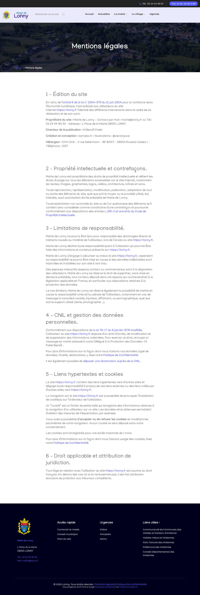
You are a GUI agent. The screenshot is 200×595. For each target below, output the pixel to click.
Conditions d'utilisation (128, 587)
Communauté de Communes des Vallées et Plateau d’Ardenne (162, 531)
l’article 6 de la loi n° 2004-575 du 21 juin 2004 (91, 102)
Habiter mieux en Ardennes (158, 537)
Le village (137, 14)
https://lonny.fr (67, 110)
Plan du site (64, 538)
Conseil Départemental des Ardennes (158, 553)
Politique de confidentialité (131, 584)
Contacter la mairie (68, 529)
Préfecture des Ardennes (157, 547)
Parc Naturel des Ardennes (158, 542)
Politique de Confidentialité (120, 355)
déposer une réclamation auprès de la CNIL (111, 361)
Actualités (104, 14)
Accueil (89, 14)
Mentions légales (104, 584)
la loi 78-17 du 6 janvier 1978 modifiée (117, 330)
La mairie (119, 14)
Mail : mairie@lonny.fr (27, 561)
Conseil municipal (67, 534)
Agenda (154, 14)
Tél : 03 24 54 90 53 (152, 3)
